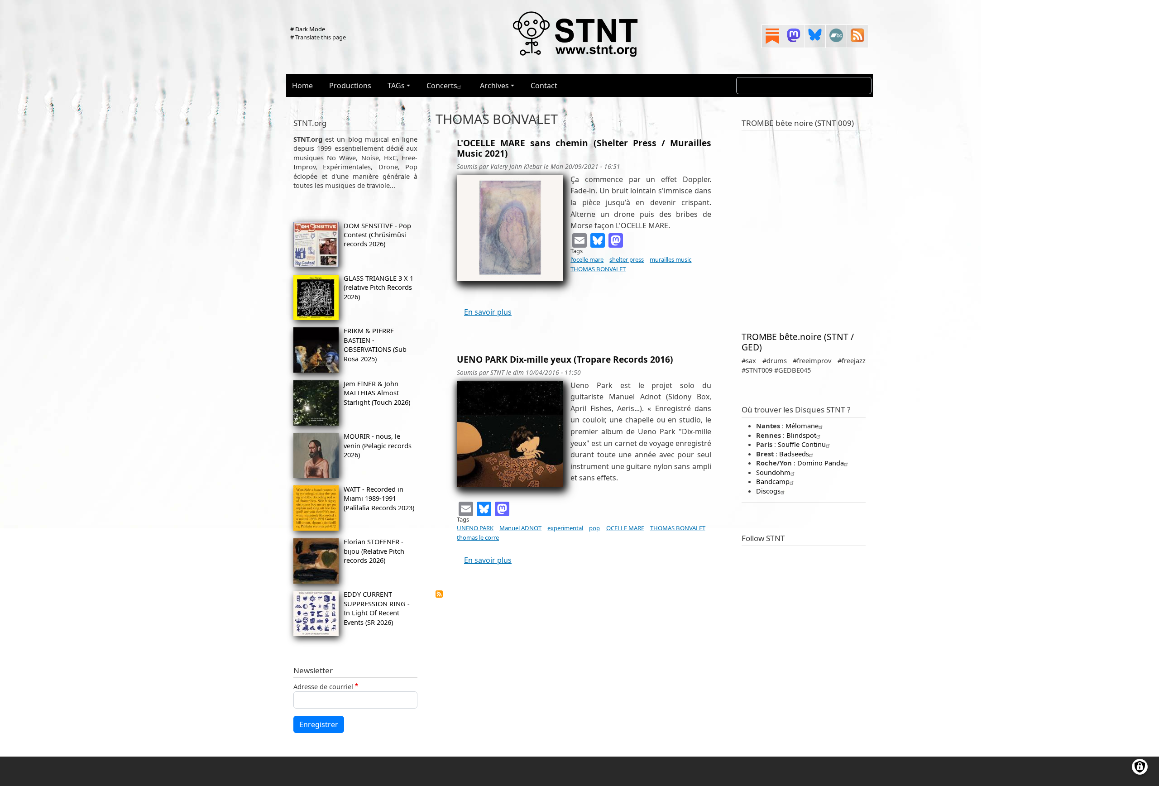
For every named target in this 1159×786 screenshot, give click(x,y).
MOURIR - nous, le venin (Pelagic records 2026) (378, 445)
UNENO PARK (475, 528)
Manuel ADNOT (520, 528)
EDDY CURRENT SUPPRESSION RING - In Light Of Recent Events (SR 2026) (377, 608)
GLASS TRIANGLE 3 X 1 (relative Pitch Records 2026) (378, 287)
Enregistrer (318, 724)
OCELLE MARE (625, 528)
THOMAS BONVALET (598, 269)
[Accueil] (576, 33)
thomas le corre (478, 537)
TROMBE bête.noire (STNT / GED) (798, 341)
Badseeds (794, 453)
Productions (350, 86)
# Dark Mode (307, 29)
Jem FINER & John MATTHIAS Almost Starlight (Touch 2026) (377, 393)
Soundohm (773, 472)
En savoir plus (488, 312)
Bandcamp (773, 481)
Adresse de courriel (323, 686)
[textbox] (584, 248)
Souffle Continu (802, 444)
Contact (544, 86)
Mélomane (802, 425)
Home (302, 86)
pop (594, 528)
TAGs (396, 86)
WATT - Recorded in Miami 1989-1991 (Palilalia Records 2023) (379, 498)
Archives (494, 86)
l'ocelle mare (586, 259)
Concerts (441, 86)
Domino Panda (820, 462)
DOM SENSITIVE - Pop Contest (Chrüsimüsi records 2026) (377, 235)
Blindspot (801, 435)
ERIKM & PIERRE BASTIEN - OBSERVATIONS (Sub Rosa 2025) (375, 344)
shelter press (626, 259)
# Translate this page (318, 37)
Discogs (768, 490)
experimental (565, 528)
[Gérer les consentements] (1140, 767)
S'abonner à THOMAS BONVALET (439, 594)
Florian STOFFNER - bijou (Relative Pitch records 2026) (374, 551)
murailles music (670, 259)
